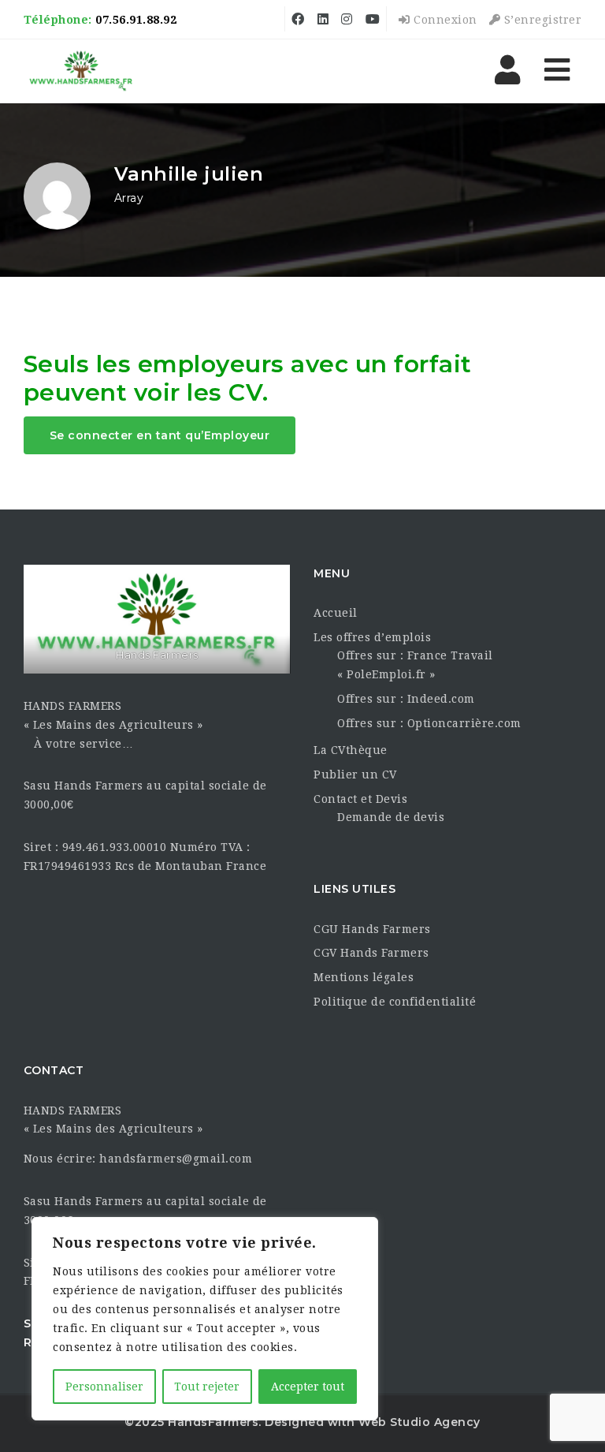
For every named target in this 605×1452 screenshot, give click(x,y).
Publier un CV (355, 774)
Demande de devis (390, 817)
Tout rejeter (206, 1386)
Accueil (336, 613)
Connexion (443, 19)
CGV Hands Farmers (371, 952)
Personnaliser (104, 1386)
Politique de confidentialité (395, 1001)
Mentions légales (364, 977)
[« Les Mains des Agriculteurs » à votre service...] (81, 71)
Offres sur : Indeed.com (406, 698)
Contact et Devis (360, 799)
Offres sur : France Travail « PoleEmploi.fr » (415, 665)
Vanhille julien (189, 173)
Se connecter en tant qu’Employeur (160, 435)
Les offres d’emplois (372, 637)
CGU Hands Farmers (372, 929)
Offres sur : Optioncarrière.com (429, 723)
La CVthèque (351, 750)
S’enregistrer (540, 19)
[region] (205, 1318)
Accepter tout (307, 1386)
